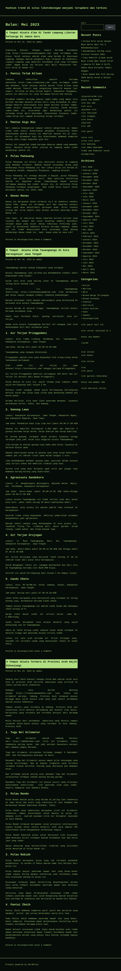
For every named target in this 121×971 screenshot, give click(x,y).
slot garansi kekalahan (94, 376)
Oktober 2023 (90, 250)
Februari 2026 (90, 170)
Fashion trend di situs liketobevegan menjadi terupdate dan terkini (56, 8)
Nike (85, 312)
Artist (86, 285)
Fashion (87, 302)
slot (83, 368)
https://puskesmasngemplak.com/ (38, 292)
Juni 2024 (88, 226)
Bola (85, 292)
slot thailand (89, 113)
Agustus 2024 (90, 220)
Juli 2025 (88, 193)
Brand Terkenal (91, 299)
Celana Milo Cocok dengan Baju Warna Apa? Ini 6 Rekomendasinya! (96, 44)
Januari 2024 (90, 240)
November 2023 (90, 246)
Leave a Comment (43, 240)
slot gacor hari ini (92, 325)
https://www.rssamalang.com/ (34, 83)
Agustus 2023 (90, 256)
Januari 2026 (90, 174)
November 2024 (90, 210)
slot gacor (87, 131)
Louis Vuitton (90, 309)
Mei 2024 (87, 230)
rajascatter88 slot (91, 96)
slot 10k (86, 126)
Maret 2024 (89, 233)
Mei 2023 (87, 266)
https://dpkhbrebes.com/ (26, 741)
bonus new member (90, 100)
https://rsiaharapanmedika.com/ (34, 693)
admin (39, 42)
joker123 (86, 123)
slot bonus (87, 120)
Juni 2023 (88, 263)
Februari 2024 (90, 236)
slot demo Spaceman (91, 147)
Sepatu (86, 315)
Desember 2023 (90, 243)
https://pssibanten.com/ (28, 369)
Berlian (87, 289)
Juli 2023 (88, 260)
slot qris (86, 106)
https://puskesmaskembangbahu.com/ (31, 53)
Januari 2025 (90, 203)
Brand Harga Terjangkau (96, 295)
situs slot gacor (90, 141)
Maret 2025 (89, 200)
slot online (87, 352)
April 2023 (89, 269)
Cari (83, 23)
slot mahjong (88, 144)
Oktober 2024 (90, 213)
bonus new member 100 (93, 382)
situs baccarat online (93, 388)
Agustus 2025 (90, 190)
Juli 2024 (88, 223)
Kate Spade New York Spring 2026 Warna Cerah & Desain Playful (97, 77)
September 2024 (91, 217)
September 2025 (91, 187)
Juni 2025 (88, 197)
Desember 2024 (90, 207)
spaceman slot (89, 110)
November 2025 (90, 180)
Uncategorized (25, 240)
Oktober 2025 (90, 184)
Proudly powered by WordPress (22, 965)
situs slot (87, 138)
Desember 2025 (90, 177)
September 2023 (91, 253)
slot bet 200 (88, 103)
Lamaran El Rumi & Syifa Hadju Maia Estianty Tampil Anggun (96, 67)
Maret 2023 (89, 273)
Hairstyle (88, 305)
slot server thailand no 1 (96, 331)
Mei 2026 (87, 167)
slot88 (84, 343)
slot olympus (88, 116)
